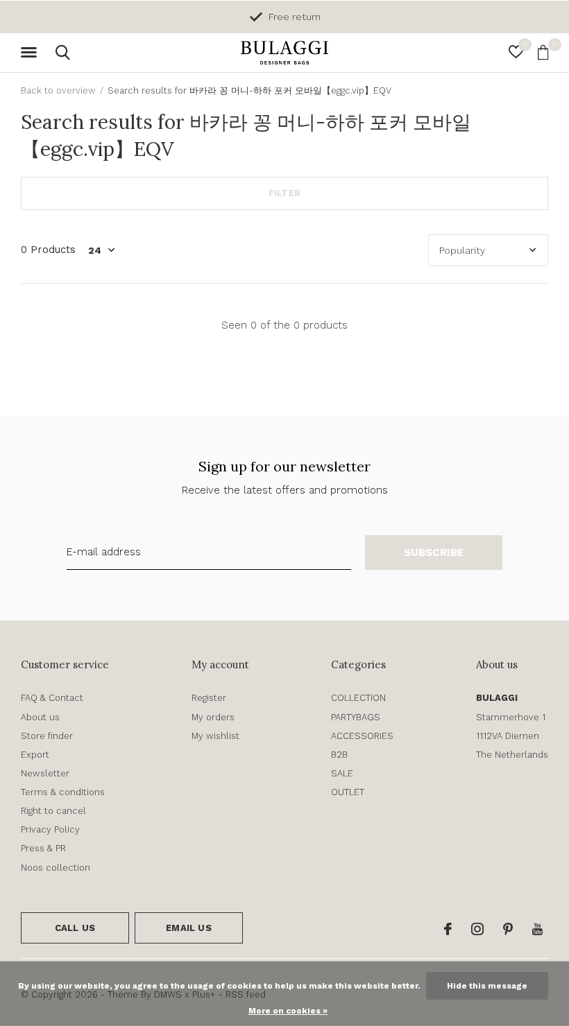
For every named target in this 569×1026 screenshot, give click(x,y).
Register (209, 698)
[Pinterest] (508, 929)
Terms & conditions (63, 792)
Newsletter (45, 773)
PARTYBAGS (355, 717)
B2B (339, 754)
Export (35, 754)
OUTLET (347, 792)
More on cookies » (288, 1011)
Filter (284, 193)
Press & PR (43, 848)
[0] (543, 52)
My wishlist (215, 736)
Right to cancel (53, 811)
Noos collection (55, 867)
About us (40, 717)
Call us (75, 928)
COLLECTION (358, 698)
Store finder (47, 736)
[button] (31, 53)
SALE (342, 773)
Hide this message (487, 986)
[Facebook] (448, 929)
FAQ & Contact (52, 698)
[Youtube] (537, 929)
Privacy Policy (50, 829)
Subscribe (434, 552)
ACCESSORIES (362, 736)
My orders (213, 717)
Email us (188, 928)
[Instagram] (477, 929)
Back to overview (58, 90)
